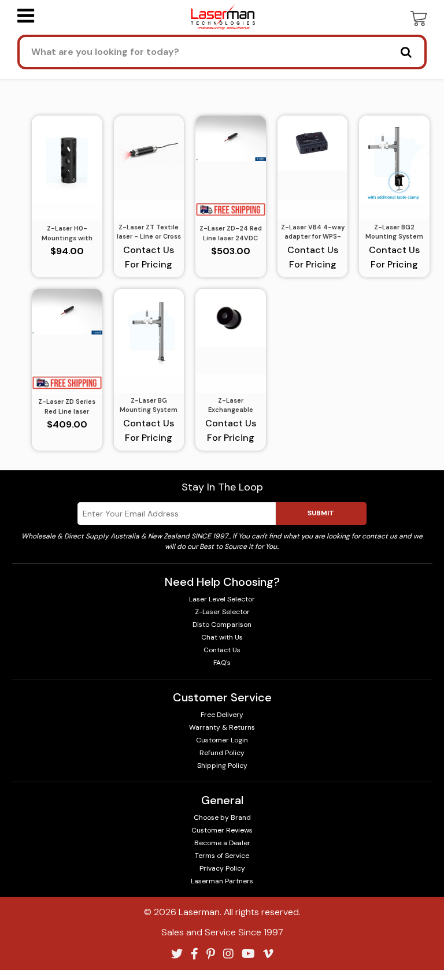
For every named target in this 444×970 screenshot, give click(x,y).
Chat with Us (222, 637)
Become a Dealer (222, 843)
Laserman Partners (222, 881)
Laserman (199, 912)
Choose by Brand (222, 817)
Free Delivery (222, 714)
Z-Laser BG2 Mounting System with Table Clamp (394, 232)
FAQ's (222, 662)
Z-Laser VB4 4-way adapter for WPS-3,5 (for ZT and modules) (313, 232)
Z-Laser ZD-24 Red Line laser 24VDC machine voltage (230, 233)
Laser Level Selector (222, 599)
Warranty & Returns (222, 727)
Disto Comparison (222, 624)
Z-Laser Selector (222, 611)
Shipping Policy (222, 765)
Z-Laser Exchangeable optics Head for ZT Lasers (231, 405)
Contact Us (222, 650)
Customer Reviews (222, 830)
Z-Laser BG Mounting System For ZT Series (148, 405)
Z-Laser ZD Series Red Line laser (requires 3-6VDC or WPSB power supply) (66, 406)
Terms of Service (222, 855)
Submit (321, 513)
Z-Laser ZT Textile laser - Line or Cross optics (149, 232)
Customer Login (222, 740)
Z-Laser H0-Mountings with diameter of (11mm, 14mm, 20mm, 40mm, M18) (67, 233)
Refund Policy (222, 752)
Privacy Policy (222, 868)
